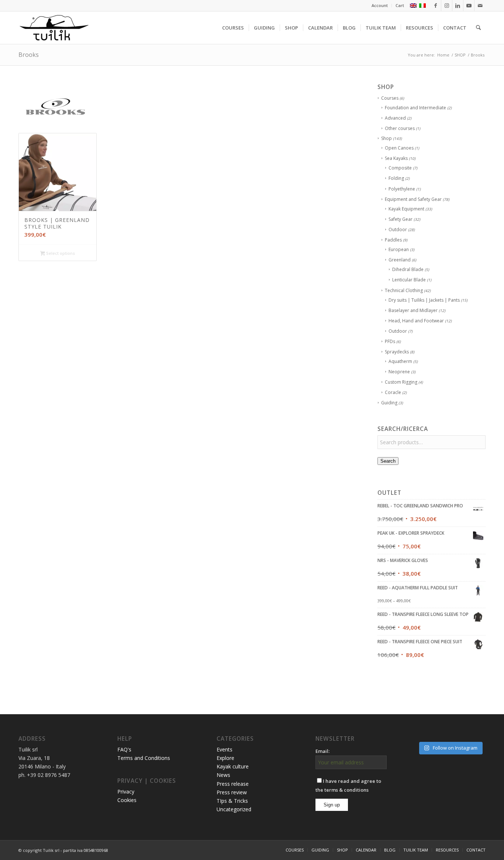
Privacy (125, 791)
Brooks (28, 55)
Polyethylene (402, 189)
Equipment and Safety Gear (413, 199)
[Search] (478, 27)
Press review (232, 792)
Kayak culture (233, 766)
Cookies (127, 800)
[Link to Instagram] (446, 5)
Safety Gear (400, 219)
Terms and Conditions (143, 757)
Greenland (400, 260)
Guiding (389, 403)
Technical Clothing (404, 290)
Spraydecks (397, 352)
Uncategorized (234, 809)
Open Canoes (399, 148)
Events (224, 749)
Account (380, 5)
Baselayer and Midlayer (413, 310)
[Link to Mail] (480, 5)
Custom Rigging (401, 382)
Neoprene (399, 372)
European (399, 249)
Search (388, 461)
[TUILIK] (53, 27)
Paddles (393, 240)
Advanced (395, 118)
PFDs (390, 341)
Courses (389, 98)
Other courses (400, 128)
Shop (386, 138)
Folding (396, 178)
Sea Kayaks (396, 158)
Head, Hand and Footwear (416, 321)
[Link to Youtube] (468, 5)
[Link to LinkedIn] (457, 5)
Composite (400, 168)
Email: (322, 751)
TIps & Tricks (232, 800)
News (223, 774)
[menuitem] (380, 5)
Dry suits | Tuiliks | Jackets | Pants (424, 300)
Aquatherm (400, 361)
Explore (225, 757)
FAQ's (124, 749)
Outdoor (398, 229)
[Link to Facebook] (435, 5)
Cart (400, 5)
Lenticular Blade (409, 280)
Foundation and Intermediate (415, 107)
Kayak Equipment (406, 209)
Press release (233, 783)
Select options (60, 253)
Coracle (393, 392)
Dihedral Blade (408, 269)
